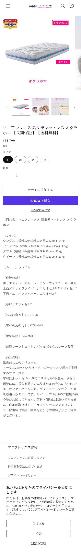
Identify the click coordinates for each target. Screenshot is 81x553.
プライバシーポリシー (22, 475)
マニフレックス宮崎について (26, 457)
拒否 (38, 533)
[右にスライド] (74, 107)
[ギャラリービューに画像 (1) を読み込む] (21, 106)
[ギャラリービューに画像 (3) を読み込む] (60, 106)
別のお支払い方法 (40, 210)
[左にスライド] (6, 107)
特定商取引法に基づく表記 (25, 466)
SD (20, 159)
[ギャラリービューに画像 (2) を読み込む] (40, 106)
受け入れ (38, 523)
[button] (8, 6)
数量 (5, 168)
